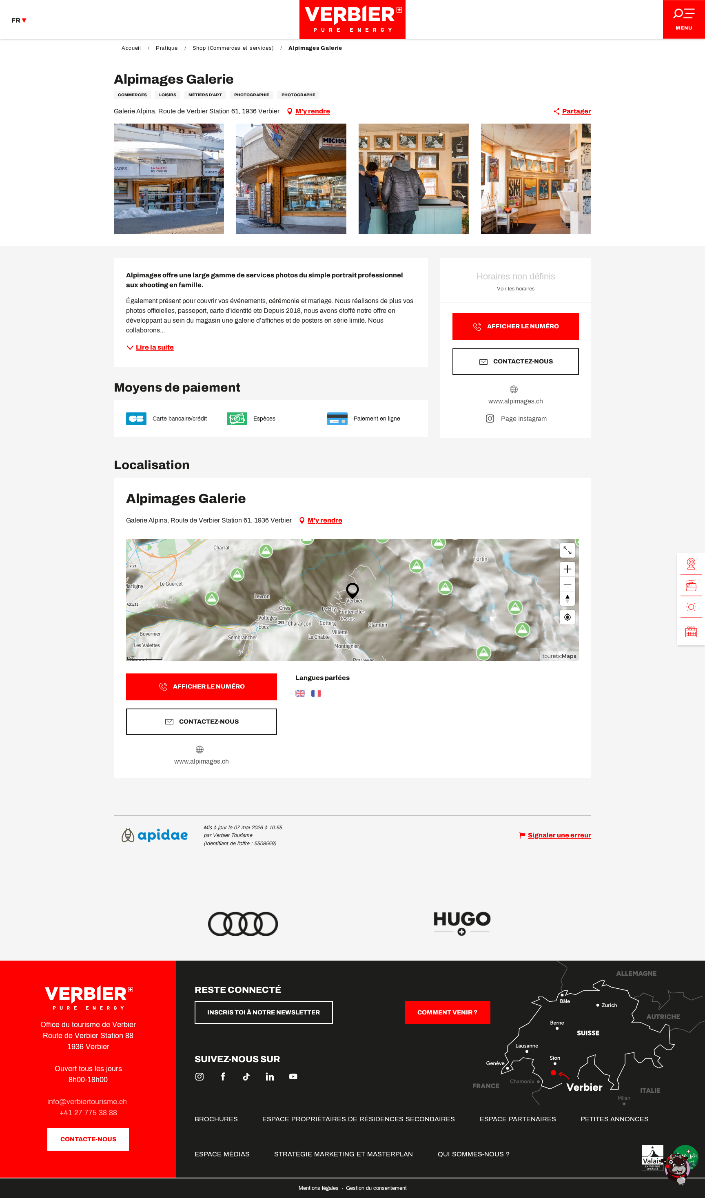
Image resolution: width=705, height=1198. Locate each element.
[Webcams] (691, 563)
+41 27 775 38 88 (88, 1113)
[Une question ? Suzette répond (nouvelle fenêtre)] (676, 1168)
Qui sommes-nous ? (474, 1154)
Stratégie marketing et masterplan (343, 1154)
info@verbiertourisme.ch (88, 1102)
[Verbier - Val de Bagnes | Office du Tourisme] (352, 19)
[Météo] (691, 607)
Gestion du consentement (376, 1188)
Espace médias (222, 1154)
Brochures (216, 1119)
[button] (169, 179)
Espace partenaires (518, 1119)
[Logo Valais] (652, 1158)
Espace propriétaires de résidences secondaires (358, 1119)
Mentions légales (319, 1188)
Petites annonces (615, 1119)
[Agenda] (691, 631)
